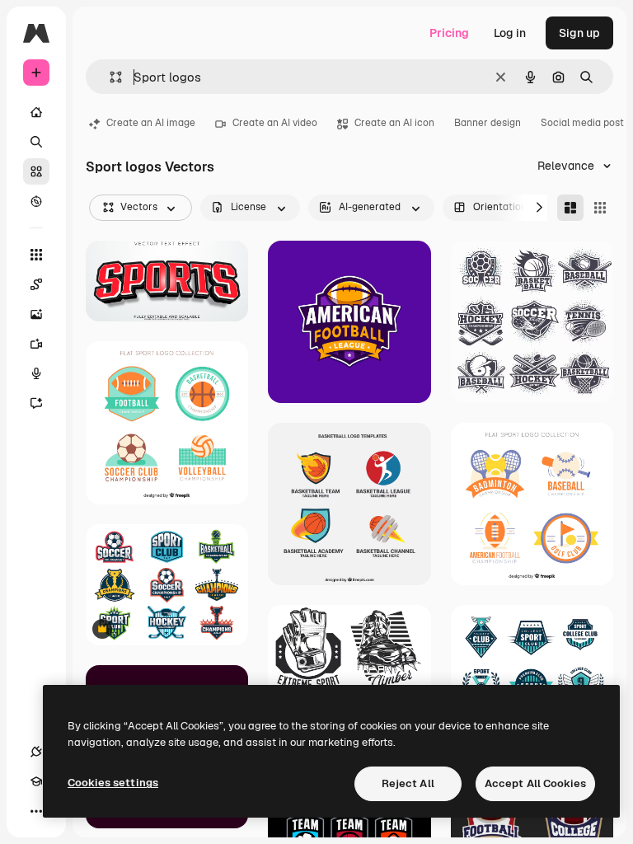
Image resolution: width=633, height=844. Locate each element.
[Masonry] (570, 208)
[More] (36, 811)
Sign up (579, 33)
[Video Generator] (36, 344)
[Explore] (36, 201)
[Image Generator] (36, 314)
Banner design (487, 122)
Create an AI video (274, 122)
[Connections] (36, 751)
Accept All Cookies (535, 783)
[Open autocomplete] (109, 77)
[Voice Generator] (36, 373)
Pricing (449, 33)
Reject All (408, 783)
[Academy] (36, 781)
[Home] (36, 112)
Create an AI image (150, 122)
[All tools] (36, 254)
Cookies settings (113, 783)
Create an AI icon (394, 122)
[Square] (600, 208)
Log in (510, 33)
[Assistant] (36, 403)
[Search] (36, 142)
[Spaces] (36, 284)
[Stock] (36, 171)
